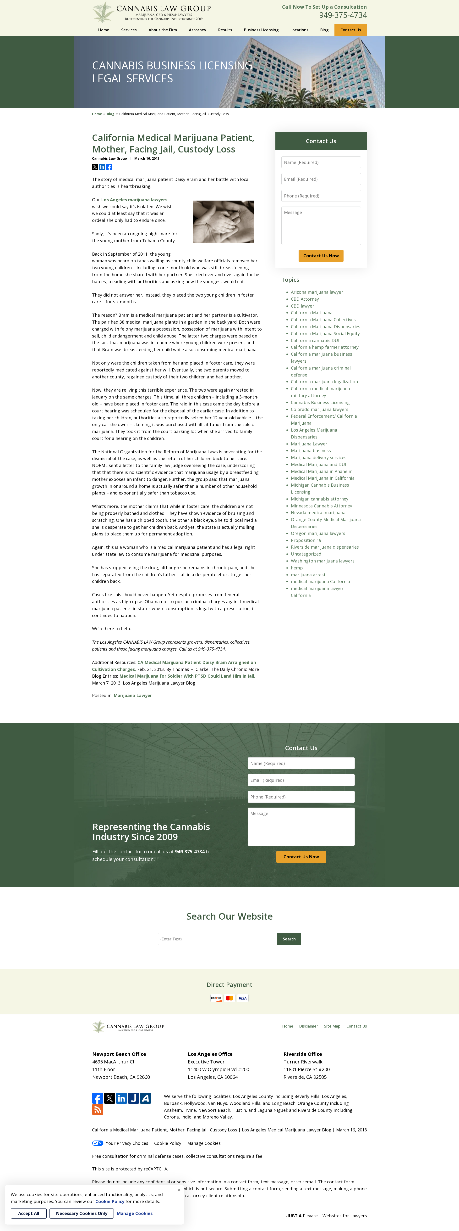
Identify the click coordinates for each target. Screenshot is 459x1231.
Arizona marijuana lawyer (317, 292)
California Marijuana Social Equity (325, 333)
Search (289, 939)
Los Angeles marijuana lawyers (134, 199)
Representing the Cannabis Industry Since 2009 (151, 831)
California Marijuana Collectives (323, 319)
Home (103, 30)
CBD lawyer (302, 306)
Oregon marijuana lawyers (318, 533)
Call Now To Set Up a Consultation (324, 7)
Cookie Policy (167, 1143)
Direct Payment (229, 984)
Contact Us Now (321, 256)
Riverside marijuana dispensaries (325, 547)
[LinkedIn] (121, 1098)
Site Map (332, 1026)
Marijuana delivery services (318, 457)
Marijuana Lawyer (133, 695)
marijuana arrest (308, 575)
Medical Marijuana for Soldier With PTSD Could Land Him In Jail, (187, 676)
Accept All (28, 1213)
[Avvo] (145, 1098)
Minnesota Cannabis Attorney (321, 506)
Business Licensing (261, 30)
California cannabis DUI (315, 340)
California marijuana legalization (324, 381)
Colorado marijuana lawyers (319, 409)
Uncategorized (306, 554)
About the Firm (163, 30)
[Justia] (133, 1098)
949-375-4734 (343, 15)
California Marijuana (312, 312)
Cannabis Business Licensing (320, 402)
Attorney (197, 30)
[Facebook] (97, 1098)
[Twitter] (109, 1098)
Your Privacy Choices (127, 1143)
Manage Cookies (204, 1143)
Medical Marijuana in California (323, 478)
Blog (324, 30)
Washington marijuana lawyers (323, 561)
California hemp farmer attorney (325, 347)
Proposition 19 (306, 540)
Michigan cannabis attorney (319, 499)
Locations (299, 30)
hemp (297, 568)
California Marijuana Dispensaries (325, 326)
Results (225, 30)
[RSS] (97, 1109)
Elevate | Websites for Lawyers (326, 1216)
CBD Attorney (305, 299)
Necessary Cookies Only (81, 1213)
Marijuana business (311, 450)
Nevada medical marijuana (318, 512)
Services (129, 30)
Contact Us (350, 30)
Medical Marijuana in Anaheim (322, 471)
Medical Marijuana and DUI (318, 464)
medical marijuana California (320, 581)
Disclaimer (308, 1026)
